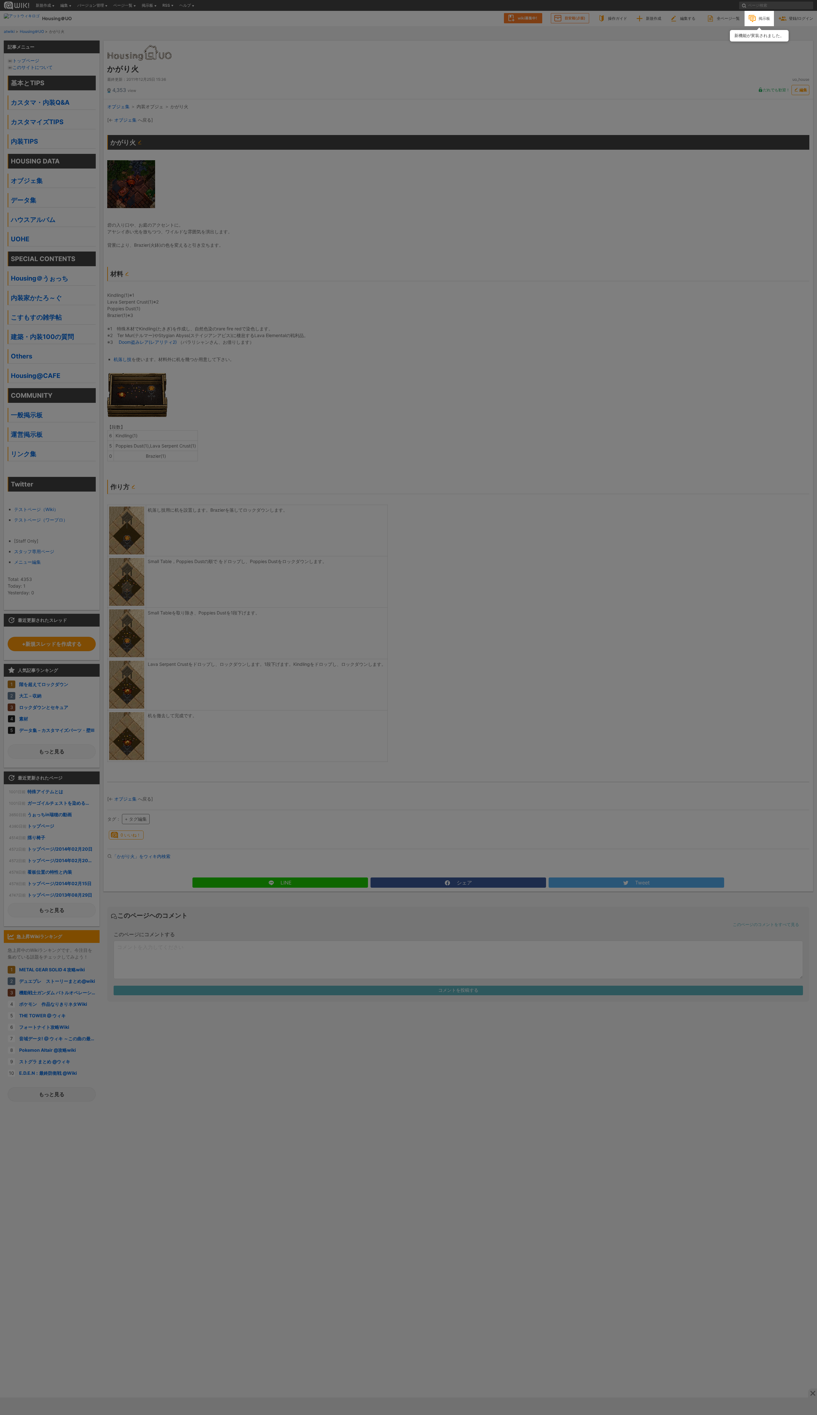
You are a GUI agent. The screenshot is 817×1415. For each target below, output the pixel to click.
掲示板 (764, 18)
